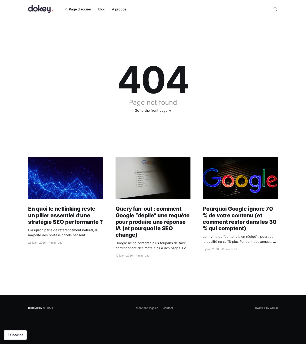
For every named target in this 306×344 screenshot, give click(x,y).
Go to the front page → (153, 110)
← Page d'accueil (78, 9)
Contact (168, 308)
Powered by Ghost (266, 307)
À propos (119, 9)
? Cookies (15, 335)
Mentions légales (147, 308)
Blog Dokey (35, 307)
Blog (101, 9)
